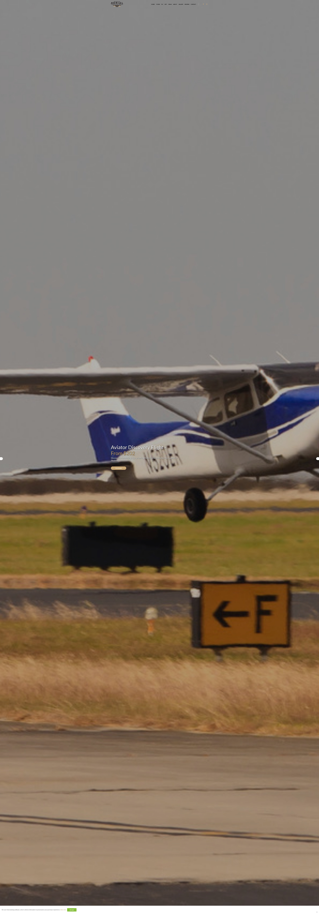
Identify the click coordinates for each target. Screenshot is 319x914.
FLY (162, 4)
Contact (193, 4)
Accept (72, 910)
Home (153, 4)
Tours (158, 4)
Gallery (181, 4)
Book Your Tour (119, 468)
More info (63, 910)
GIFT (166, 4)
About (175, 4)
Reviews (187, 4)
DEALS (170, 4)
